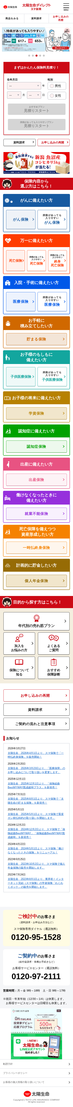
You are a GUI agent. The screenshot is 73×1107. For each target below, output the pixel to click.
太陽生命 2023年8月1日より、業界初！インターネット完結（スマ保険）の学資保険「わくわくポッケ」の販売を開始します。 (36, 882)
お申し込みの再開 (61, 18)
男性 (58, 86)
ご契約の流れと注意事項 (35, 724)
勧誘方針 (8, 1064)
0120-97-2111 (36, 976)
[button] (3, 39)
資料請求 (36, 18)
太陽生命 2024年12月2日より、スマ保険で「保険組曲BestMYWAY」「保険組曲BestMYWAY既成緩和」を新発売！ (36, 833)
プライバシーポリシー (15, 1073)
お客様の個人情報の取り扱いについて (23, 1082)
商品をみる (12, 18)
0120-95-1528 (36, 937)
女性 (58, 95)
